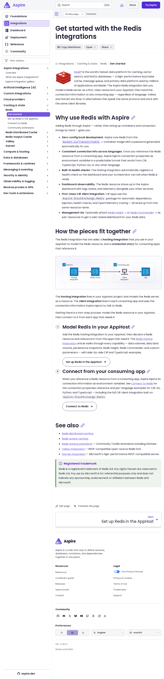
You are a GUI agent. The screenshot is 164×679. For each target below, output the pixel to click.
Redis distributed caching (77, 433)
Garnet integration (74, 454)
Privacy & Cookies (122, 578)
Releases (60, 583)
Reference (60, 572)
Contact (59, 595)
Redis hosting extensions (77, 444)
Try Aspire (151, 5)
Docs (133, 5)
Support (117, 595)
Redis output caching (75, 439)
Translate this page (88, 506)
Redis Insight (116, 212)
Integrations (66, 63)
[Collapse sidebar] (57, 14)
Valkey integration (73, 449)
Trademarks (119, 589)
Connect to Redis (142, 383)
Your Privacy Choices (132, 571)
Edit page (64, 506)
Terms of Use (120, 583)
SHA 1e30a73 (61, 644)
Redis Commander (142, 212)
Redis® (78, 72)
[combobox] (108, 632)
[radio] (61, 632)
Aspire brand (62, 589)
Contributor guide (64, 578)
